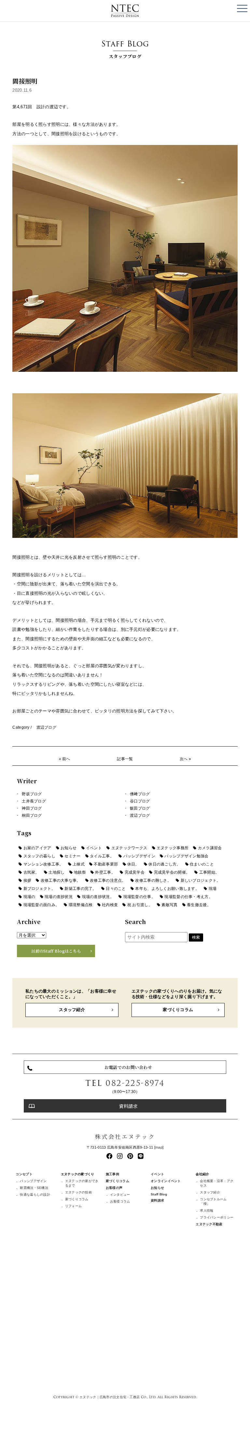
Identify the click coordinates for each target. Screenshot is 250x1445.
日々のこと (116, 888)
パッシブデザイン (139, 856)
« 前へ (64, 759)
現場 (213, 888)
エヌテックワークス (129, 848)
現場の (29, 896)
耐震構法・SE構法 (34, 1188)
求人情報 (206, 1210)
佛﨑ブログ (140, 794)
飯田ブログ (140, 808)
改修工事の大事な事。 (61, 880)
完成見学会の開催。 (172, 872)
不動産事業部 (106, 864)
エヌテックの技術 (78, 1192)
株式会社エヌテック (125, 1136)
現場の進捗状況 (59, 896)
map (158, 1147)
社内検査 (110, 905)
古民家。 (31, 872)
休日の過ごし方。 (164, 864)
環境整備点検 (81, 905)
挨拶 (27, 880)
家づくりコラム (178, 1009)
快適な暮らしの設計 (35, 1194)
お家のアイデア (37, 848)
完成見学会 (135, 872)
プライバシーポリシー (216, 1217)
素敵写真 (169, 905)
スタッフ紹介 (72, 1009)
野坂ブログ (32, 794)
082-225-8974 (135, 1083)
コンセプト (24, 1174)
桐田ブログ (32, 815)
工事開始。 (209, 872)
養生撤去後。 (199, 905)
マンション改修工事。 (43, 864)
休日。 (133, 864)
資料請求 (128, 1105)
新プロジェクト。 (39, 888)
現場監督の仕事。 (139, 896)
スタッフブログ (125, 48)
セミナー (72, 856)
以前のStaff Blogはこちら (56, 951)
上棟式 (79, 864)
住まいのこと (202, 864)
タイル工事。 (102, 856)
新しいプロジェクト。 (201, 880)
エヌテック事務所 (172, 848)
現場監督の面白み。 (41, 905)
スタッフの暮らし (39, 856)
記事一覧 (125, 759)
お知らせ (68, 848)
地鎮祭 (80, 872)
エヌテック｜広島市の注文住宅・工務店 (109, 1396)
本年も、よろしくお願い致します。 (167, 888)
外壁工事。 (105, 872)
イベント (94, 848)
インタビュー (120, 1194)
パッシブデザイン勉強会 (186, 856)
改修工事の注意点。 (108, 880)
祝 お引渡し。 (139, 905)
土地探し (56, 872)
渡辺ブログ (46, 727)
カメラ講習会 (210, 848)
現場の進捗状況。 (98, 896)
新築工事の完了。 (80, 888)
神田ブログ (32, 808)
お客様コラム (120, 1201)
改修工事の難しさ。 (153, 880)
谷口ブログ (140, 801)
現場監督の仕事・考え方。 (188, 896)
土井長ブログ (34, 801)
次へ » (185, 759)
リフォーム (73, 1206)
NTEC (125, 10)
